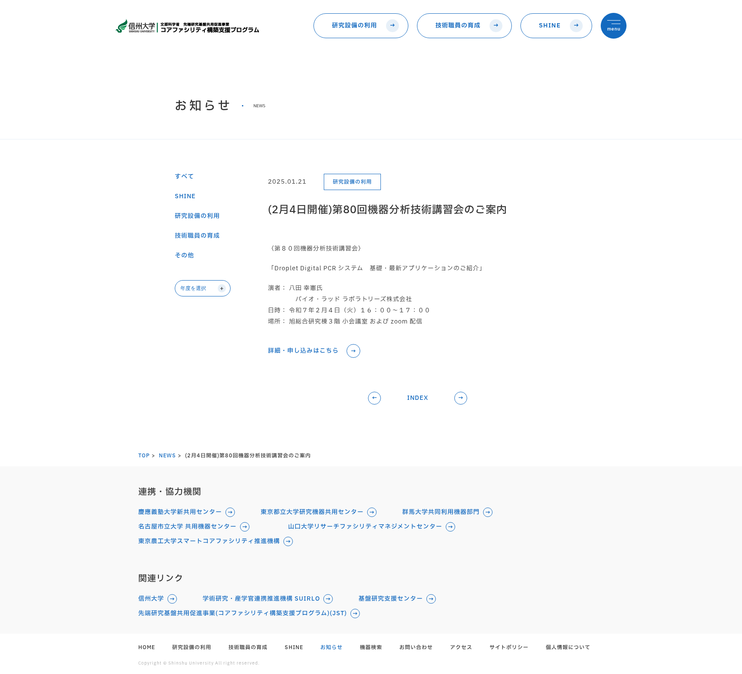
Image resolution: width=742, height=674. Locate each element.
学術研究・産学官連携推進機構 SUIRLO (261, 599)
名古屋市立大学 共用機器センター (187, 527)
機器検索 (371, 647)
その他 (184, 256)
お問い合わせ (416, 647)
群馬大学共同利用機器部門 (441, 512)
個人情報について (568, 647)
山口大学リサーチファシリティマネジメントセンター (365, 527)
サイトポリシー (509, 647)
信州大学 (151, 599)
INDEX (417, 397)
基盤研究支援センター (391, 599)
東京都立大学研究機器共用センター (312, 512)
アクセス (461, 647)
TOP (144, 455)
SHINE (550, 25)
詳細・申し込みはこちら (303, 351)
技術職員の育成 (457, 25)
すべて (184, 177)
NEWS (167, 455)
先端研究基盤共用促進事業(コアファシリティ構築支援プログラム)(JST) (242, 614)
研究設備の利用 (354, 25)
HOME (146, 647)
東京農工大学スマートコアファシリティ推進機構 (209, 541)
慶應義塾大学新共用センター (180, 512)
